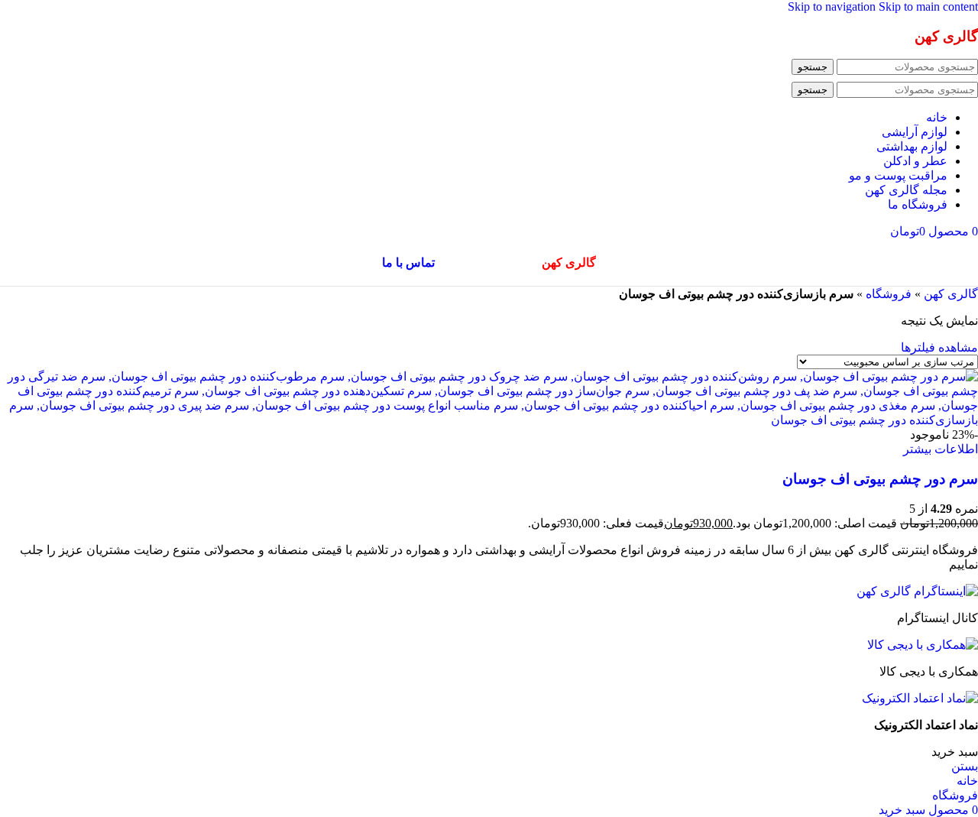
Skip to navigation (833, 6)
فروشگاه (889, 293)
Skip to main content (928, 6)
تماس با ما (408, 262)
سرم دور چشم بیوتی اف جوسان (880, 479)
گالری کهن (951, 293)
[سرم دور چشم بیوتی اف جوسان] (489, 419)
